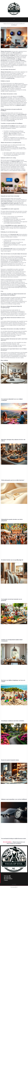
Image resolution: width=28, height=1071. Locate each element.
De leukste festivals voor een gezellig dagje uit (12, 560)
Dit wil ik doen (7, 877)
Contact (6, 880)
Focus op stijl (7, 875)
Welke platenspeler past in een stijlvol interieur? (12, 480)
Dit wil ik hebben (7, 842)
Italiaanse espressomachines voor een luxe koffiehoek (14, 799)
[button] (14, 19)
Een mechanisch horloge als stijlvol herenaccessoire (13, 838)
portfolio (14, 884)
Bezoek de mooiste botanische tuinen (10, 760)
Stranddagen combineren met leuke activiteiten (12, 720)
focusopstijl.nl (14, 887)
